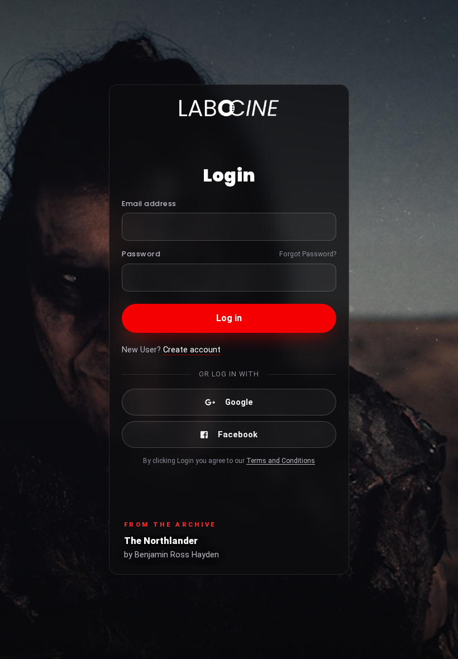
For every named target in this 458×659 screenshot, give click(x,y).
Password (141, 254)
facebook (237, 434)
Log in (229, 318)
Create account (192, 350)
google (239, 402)
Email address (149, 203)
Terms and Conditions (280, 461)
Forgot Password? (307, 254)
